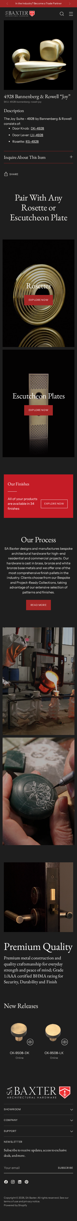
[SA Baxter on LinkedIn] (20, 1182)
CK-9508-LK (54, 1053)
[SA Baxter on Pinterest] (27, 1182)
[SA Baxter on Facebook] (6, 1182)
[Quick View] (30, 1042)
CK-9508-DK (19, 1053)
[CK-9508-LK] (54, 1031)
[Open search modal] (61, 13)
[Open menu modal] (71, 13)
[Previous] (7, 3)
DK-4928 (37, 128)
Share (13, 174)
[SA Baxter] (20, 14)
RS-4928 (32, 141)
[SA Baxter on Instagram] (13, 1182)
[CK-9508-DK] (19, 1031)
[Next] (69, 3)
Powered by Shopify (15, 1205)
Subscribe (65, 1167)
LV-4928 (36, 135)
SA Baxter (30, 1197)
